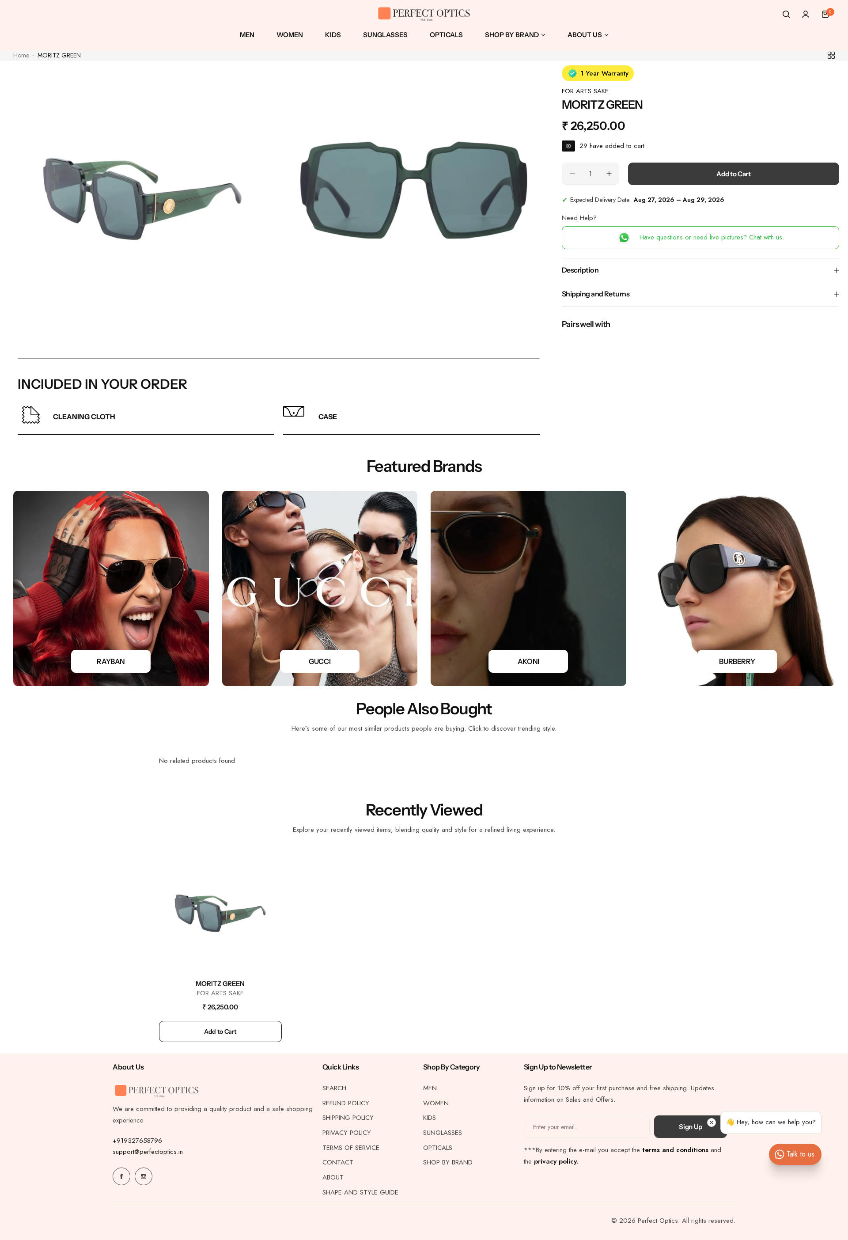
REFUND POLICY (345, 1103)
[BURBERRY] (737, 588)
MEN (430, 1088)
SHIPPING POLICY (348, 1117)
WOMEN (436, 1103)
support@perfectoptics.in (148, 1152)
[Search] (786, 14)
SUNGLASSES (442, 1133)
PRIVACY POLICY (346, 1133)
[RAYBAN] (111, 588)
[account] (805, 14)
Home (21, 55)
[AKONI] (528, 588)
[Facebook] (121, 1176)
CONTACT (337, 1162)
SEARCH (334, 1088)
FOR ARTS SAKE (585, 91)
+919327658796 (137, 1140)
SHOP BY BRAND (448, 1162)
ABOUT (333, 1177)
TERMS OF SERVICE (350, 1148)
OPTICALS (437, 1148)
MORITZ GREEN (220, 983)
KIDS (429, 1117)
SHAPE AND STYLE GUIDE (360, 1192)
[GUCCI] (320, 588)
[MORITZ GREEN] (220, 911)
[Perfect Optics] (424, 14)
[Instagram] (143, 1176)
